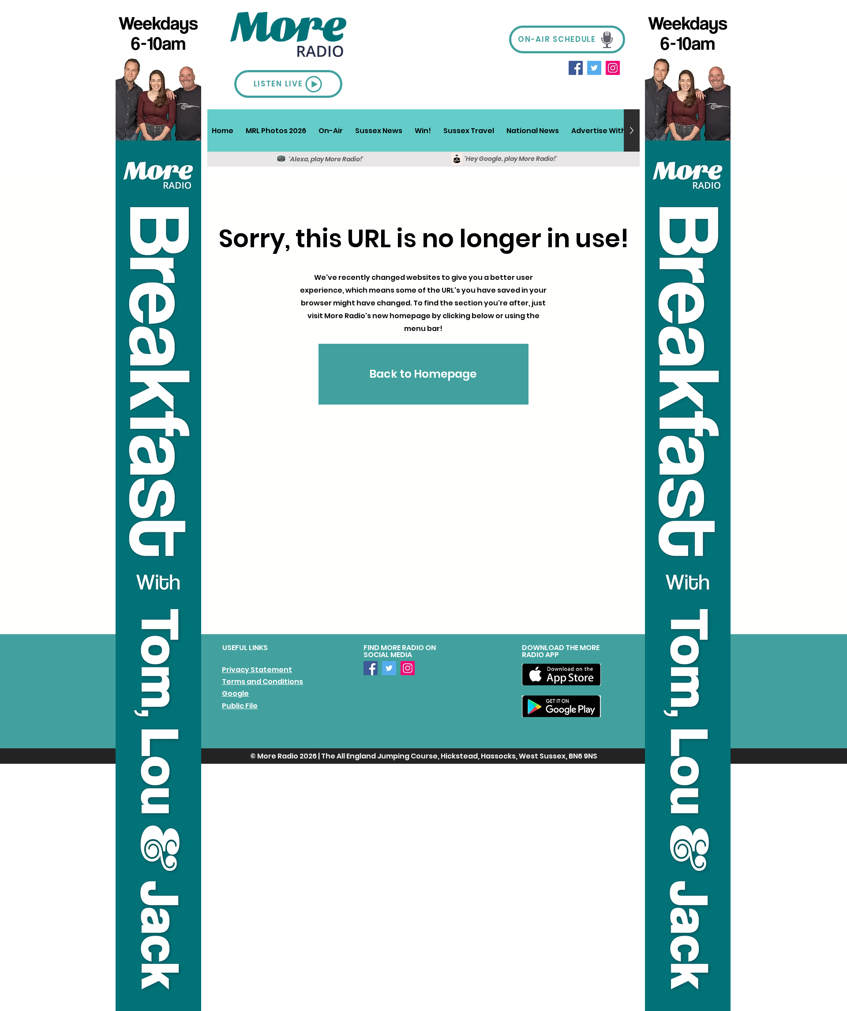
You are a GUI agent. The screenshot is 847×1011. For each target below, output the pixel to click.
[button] (330, 130)
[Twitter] (594, 68)
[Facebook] (576, 68)
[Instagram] (613, 68)
